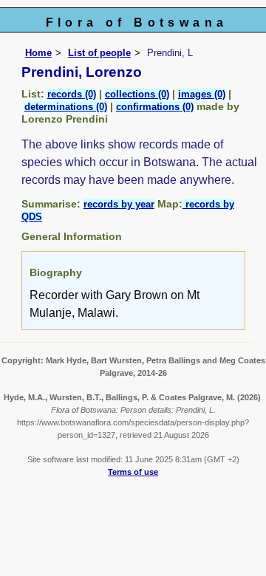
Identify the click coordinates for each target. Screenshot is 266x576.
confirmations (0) (155, 106)
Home (38, 52)
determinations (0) (65, 106)
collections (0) (137, 94)
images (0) (201, 94)
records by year (118, 204)
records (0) (71, 94)
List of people (99, 52)
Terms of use (133, 471)
